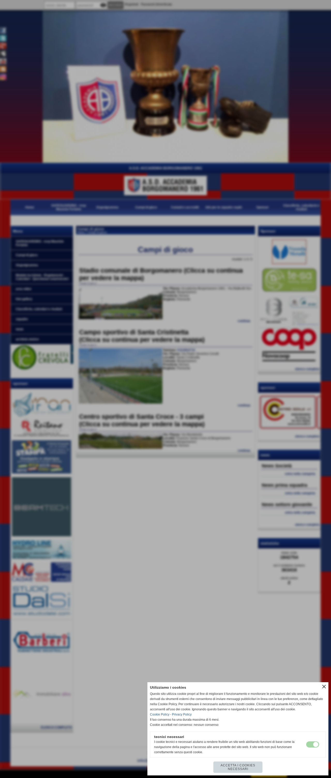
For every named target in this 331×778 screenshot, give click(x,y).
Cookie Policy (159, 714)
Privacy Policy (182, 714)
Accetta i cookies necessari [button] (238, 767)
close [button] (324, 686)
